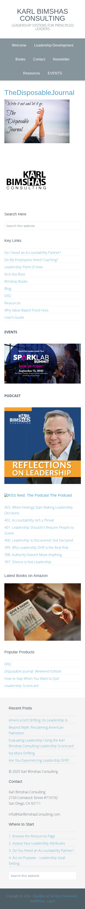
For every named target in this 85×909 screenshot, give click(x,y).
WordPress (37, 901)
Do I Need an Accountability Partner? (32, 252)
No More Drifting (22, 753)
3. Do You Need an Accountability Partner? (41, 850)
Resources (12, 303)
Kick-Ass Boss (14, 274)
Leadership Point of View (23, 267)
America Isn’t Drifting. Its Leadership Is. (38, 720)
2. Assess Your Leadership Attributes (37, 843)
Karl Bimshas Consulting (42, 14)
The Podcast (61, 495)
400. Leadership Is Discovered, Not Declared (38, 540)
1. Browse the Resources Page (32, 836)
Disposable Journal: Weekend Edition (32, 671)
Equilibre (39, 896)
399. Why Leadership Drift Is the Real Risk (36, 547)
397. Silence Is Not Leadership (27, 562)
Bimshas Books (15, 281)
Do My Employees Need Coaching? (31, 259)
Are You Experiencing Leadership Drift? (39, 760)
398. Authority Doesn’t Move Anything (33, 554)
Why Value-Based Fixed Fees (26, 310)
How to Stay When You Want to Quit (31, 678)
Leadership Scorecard (21, 685)
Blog (7, 288)
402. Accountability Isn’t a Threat (29, 520)
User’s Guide (14, 317)
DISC (8, 295)
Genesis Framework (63, 896)
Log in (51, 901)
